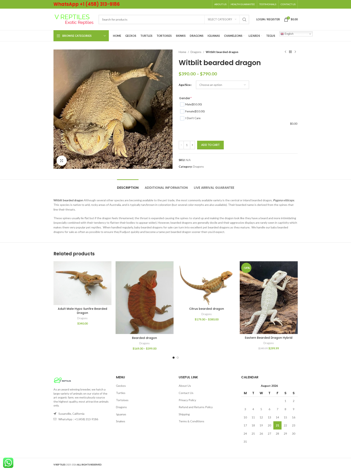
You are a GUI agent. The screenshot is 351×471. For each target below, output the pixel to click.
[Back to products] (290, 52)
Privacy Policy (187, 400)
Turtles (120, 393)
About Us (185, 385)
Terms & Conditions (191, 421)
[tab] (128, 185)
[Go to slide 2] (178, 358)
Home (182, 52)
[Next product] (295, 52)
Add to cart (210, 144)
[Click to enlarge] (62, 160)
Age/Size (185, 84)
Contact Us (186, 393)
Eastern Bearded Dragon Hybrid (268, 338)
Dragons (196, 52)
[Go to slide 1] (174, 358)
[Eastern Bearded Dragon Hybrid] (269, 297)
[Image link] (62, 380)
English (288, 33)
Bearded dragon (144, 338)
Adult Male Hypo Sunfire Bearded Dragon (82, 311)
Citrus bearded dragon (206, 309)
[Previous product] (285, 52)
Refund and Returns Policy (196, 407)
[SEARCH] (244, 19)
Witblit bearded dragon (68, 200)
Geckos (121, 385)
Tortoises (122, 400)
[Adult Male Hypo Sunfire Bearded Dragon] (82, 283)
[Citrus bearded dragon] (207, 283)
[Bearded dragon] (145, 297)
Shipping (184, 414)
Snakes (120, 421)
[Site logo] (73, 19)
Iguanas (121, 414)
